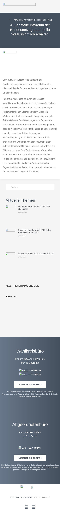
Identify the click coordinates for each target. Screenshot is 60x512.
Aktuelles (18, 20)
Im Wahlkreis (29, 20)
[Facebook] (26, 507)
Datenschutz (45, 497)
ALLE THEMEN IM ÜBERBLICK (22, 286)
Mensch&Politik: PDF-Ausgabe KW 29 (35, 253)
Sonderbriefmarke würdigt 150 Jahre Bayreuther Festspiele (34, 231)
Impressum (35, 497)
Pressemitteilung (44, 20)
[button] (56, 6)
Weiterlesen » (22, 212)
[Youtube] (33, 507)
